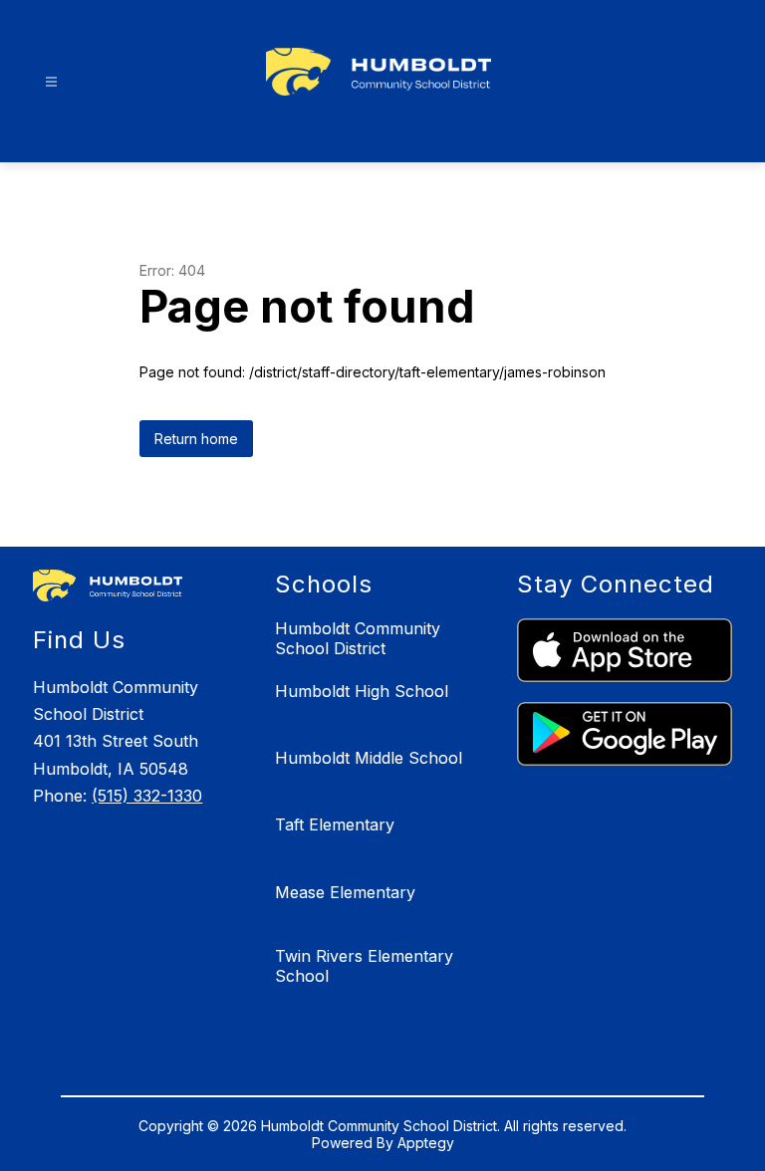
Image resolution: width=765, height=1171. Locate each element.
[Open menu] (51, 82)
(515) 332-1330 (147, 796)
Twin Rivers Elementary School (364, 966)
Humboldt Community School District (357, 638)
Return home (196, 438)
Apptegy (425, 1142)
